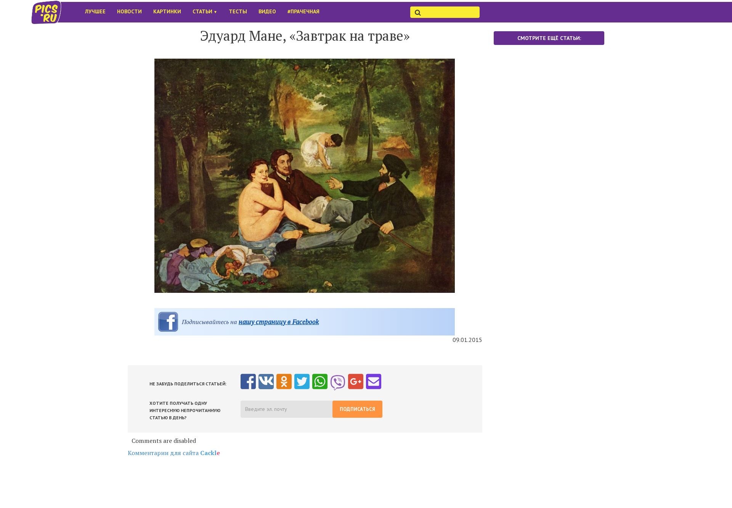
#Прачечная (303, 11)
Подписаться (357, 409)
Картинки (167, 11)
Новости (129, 11)
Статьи (205, 11)
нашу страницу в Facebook (279, 321)
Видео (267, 11)
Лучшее (95, 11)
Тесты (238, 11)
